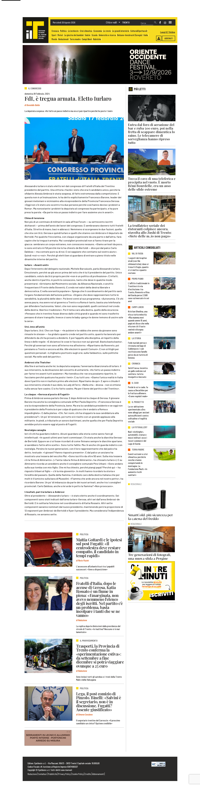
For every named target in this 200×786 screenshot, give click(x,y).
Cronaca (55, 31)
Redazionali (63, 39)
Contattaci (42, 773)
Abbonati (168, 38)
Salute (87, 35)
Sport (54, 35)
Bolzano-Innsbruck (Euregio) (129, 35)
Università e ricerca (107, 35)
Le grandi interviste (120, 31)
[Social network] (160, 22)
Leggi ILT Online (167, 32)
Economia (97, 31)
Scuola (95, 35)
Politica (63, 31)
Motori (60, 35)
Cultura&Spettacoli (138, 31)
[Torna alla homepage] (35, 30)
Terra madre (75, 39)
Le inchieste (73, 31)
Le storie (107, 31)
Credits (88, 773)
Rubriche (97, 39)
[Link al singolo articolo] (48, 549)
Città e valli (111, 22)
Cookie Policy (78, 773)
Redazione (32, 773)
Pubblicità (52, 773)
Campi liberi (87, 39)
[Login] (158, 38)
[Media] (170, 22)
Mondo (54, 39)
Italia (145, 35)
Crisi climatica (86, 31)
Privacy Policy (64, 773)
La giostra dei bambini (74, 35)
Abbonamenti (98, 773)
